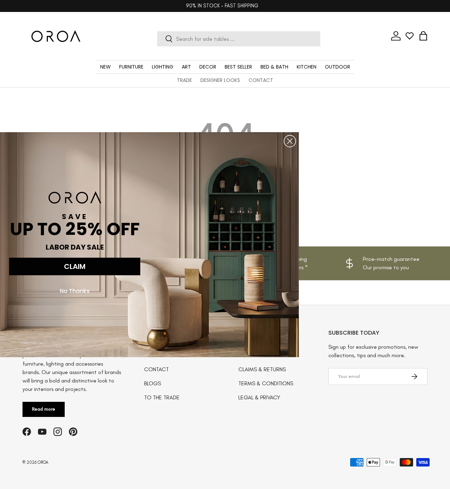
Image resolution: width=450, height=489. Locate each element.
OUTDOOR (337, 66)
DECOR (207, 66)
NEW (105, 66)
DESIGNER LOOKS (220, 80)
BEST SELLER (238, 66)
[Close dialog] (290, 141)
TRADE (184, 80)
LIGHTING (162, 66)
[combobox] (238, 38)
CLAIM (74, 266)
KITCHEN (306, 66)
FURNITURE (131, 66)
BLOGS (152, 383)
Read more (43, 409)
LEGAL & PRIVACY (259, 397)
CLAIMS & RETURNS (262, 369)
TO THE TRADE (162, 397)
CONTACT (261, 80)
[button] (423, 36)
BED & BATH (274, 66)
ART (186, 66)
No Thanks (75, 291)
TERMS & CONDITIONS (265, 383)
